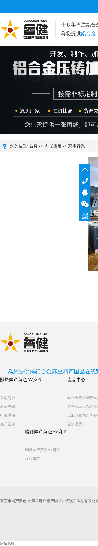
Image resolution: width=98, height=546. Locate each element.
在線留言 (32, 459)
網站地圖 (7, 543)
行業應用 (53, 146)
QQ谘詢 (84, 192)
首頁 (34, 146)
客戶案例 (7, 424)
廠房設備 (7, 407)
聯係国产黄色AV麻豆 (42, 450)
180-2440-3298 (84, 181)
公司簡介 (7, 398)
